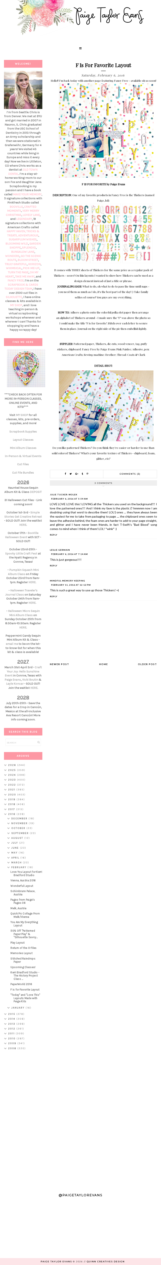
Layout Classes (23, 440)
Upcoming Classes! (22, 967)
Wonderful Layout (21, 885)
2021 (12, 789)
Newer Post (59, 664)
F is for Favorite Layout (24, 989)
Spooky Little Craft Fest (21, 553)
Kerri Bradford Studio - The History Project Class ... (24, 975)
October (18, 828)
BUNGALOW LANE (22, 252)
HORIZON (34, 264)
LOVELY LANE (31, 215)
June (15, 847)
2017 (12, 809)
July (15, 842)
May (15, 852)
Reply (53, 534)
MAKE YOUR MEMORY (27, 194)
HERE (22, 525)
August (17, 837)
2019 (12, 799)
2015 (12, 1014)
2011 (12, 1033)
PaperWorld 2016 (21, 984)
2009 (12, 1043)
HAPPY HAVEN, (16, 231)
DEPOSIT (36, 492)
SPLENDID (29, 247)
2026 (12, 765)
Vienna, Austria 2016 (23, 880)
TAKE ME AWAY (25, 276)
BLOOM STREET (28, 260)
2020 (12, 794)
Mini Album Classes (23, 448)
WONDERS (12, 256)
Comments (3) (130, 474)
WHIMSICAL (14, 268)
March (17, 862)
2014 (12, 1018)
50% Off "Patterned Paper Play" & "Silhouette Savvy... (24, 934)
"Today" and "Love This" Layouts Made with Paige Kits (25, 998)
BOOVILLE (16, 206)
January (18, 1007)
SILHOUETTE (14, 297)
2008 (12, 1048)
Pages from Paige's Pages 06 (22, 901)
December (20, 818)
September (20, 833)
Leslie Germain (60, 550)
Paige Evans (13, 679)
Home (103, 664)
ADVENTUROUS (28, 235)
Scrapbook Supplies (23, 431)
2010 (12, 1038)
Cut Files (23, 464)
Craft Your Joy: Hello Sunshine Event (23, 671)
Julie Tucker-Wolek (63, 494)
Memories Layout (21, 953)
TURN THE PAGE (18, 272)
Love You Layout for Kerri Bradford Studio (26, 873)
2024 (12, 774)
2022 (12, 784)
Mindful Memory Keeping (67, 580)
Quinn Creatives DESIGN (106, 1261)
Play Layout (17, 942)
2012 (12, 1028)
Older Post (147, 664)
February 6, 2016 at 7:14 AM (69, 554)
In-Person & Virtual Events (23, 456)
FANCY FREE (16, 280)
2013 (12, 1023)
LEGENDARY (24, 219)
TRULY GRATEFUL (16, 264)
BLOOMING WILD (16, 243)
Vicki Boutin (30, 679)
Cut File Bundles (23, 472)
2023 (12, 779)
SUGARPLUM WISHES (23, 239)
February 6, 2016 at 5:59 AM (69, 498)
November (20, 823)
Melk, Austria (18, 908)
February (19, 867)
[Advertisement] (23, 1119)
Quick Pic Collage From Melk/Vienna (25, 915)
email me (12, 644)
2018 (12, 804)
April (15, 857)
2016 (12, 814)
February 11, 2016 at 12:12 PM (71, 585)
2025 (12, 770)
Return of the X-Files (23, 947)
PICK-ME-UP (31, 268)
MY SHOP (16, 305)
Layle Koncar (15, 683)
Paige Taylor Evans (56, 1261)
